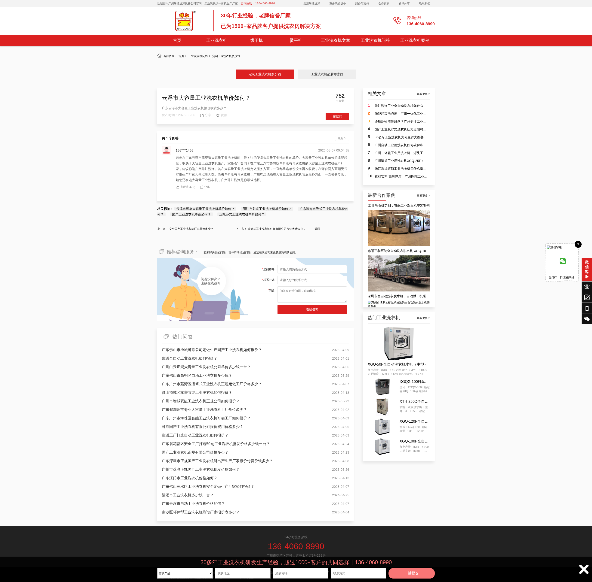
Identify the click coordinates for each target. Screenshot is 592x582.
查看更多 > (423, 94)
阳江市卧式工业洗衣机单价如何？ (267, 209)
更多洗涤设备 (337, 3)
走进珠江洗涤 (311, 3)
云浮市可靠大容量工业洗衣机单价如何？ (205, 209)
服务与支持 (362, 3)
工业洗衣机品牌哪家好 (327, 74)
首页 (177, 40)
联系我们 (424, 3)
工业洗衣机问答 (375, 40)
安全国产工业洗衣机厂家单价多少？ (191, 228)
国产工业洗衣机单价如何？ (191, 214)
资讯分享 (404, 3)
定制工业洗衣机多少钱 (226, 56)
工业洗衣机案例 (414, 40)
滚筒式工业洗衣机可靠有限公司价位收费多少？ (277, 228)
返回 (317, 228)
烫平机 (296, 40)
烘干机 (256, 40)
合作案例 (383, 3)
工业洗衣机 (216, 40)
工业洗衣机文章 (335, 40)
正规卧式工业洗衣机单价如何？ (242, 214)
